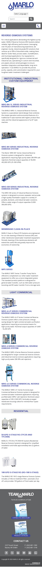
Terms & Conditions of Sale (21, 500)
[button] (3, 26)
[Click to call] (38, 26)
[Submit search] (31, 19)
